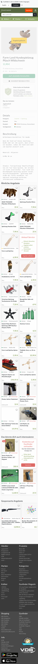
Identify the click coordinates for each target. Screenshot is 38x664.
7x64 (2, 592)
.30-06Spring (5, 589)
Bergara (3, 578)
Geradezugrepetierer (25, 578)
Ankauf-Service (23, 624)
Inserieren (29, 10)
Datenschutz (5, 644)
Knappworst (4, 550)
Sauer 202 (22, 550)
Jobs (20, 628)
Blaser (3, 572)
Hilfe (20, 616)
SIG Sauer (4, 570)
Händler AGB (5, 642)
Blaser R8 (22, 549)
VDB (2, 556)
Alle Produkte (5, 620)
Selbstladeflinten (24, 572)
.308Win (3, 587)
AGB (2, 640)
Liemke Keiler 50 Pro (25, 554)
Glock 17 (21, 552)
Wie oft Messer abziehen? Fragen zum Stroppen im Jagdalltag (26, 596)
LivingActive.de (5, 552)
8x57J (3, 594)
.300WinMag (5, 591)
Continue (15, 5)
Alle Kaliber (4, 624)
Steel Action (4, 576)
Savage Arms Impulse (25, 560)
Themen (3, 626)
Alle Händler (4, 622)
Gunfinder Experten (25, 622)
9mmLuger (4, 596)
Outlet (3, 628)
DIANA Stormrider (24, 558)
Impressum (4, 648)
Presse (21, 631)
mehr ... (3, 560)
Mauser (3, 569)
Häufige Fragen (5, 650)
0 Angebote (6, 107)
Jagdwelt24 (7, 104)
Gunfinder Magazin (24, 626)
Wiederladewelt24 (6, 558)
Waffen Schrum (5, 554)
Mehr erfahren (28, 96)
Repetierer (22, 569)
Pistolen (21, 576)
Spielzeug (24, 118)
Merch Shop (22, 633)
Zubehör (16, 118)
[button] (35, 10)
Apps (20, 629)
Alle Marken (4, 616)
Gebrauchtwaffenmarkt (8, 631)
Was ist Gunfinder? (24, 620)
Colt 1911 (22, 556)
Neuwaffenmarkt (6, 629)
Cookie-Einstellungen (7, 646)
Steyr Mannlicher (6, 574)
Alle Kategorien (5, 618)
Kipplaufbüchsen (24, 570)
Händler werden (23, 618)
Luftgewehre (22, 574)
